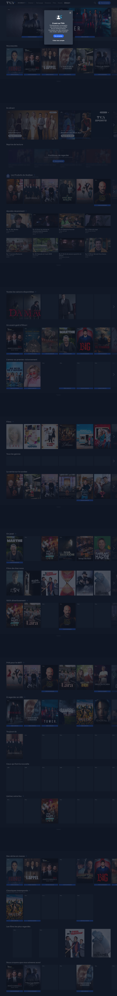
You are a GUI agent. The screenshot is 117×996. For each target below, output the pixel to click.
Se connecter (58, 36)
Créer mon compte (58, 40)
